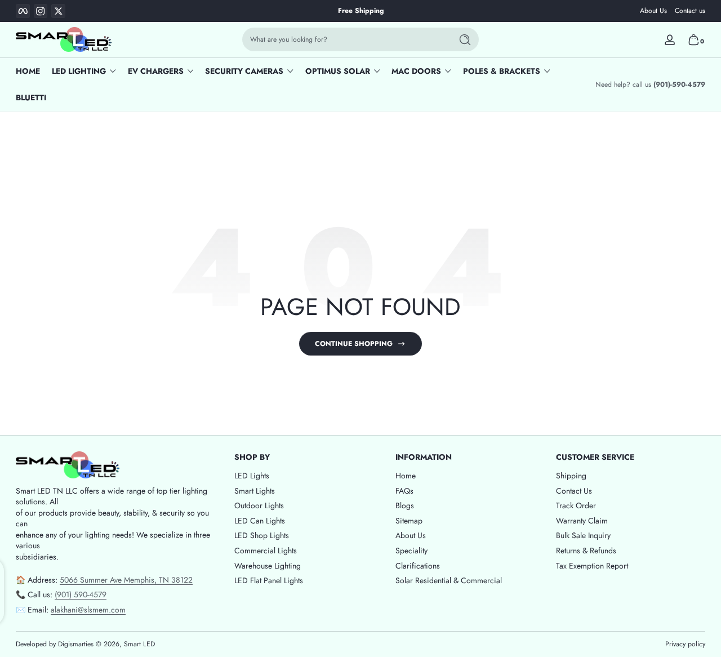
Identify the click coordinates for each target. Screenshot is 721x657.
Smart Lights (254, 490)
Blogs (404, 505)
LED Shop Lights (261, 535)
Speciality (411, 550)
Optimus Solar (337, 71)
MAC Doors (416, 71)
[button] (693, 39)
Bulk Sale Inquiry (583, 535)
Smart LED (139, 644)
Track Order (576, 505)
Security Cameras (244, 71)
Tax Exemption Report (592, 565)
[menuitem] (309, 476)
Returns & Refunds (586, 550)
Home (405, 475)
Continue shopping (354, 344)
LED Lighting (79, 71)
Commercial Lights (265, 550)
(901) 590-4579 (80, 594)
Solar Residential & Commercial (448, 580)
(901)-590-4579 (679, 85)
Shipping (571, 475)
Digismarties (76, 644)
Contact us (690, 11)
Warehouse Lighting (267, 565)
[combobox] (344, 39)
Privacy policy (685, 644)
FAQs (404, 490)
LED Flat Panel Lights (268, 580)
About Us (653, 11)
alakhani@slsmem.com (88, 609)
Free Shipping (361, 11)
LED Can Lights (259, 520)
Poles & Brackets (501, 71)
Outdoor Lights (259, 505)
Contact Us (574, 490)
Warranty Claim (582, 520)
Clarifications (417, 565)
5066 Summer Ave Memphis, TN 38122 (126, 579)
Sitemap (408, 520)
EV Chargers (156, 71)
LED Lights (251, 475)
